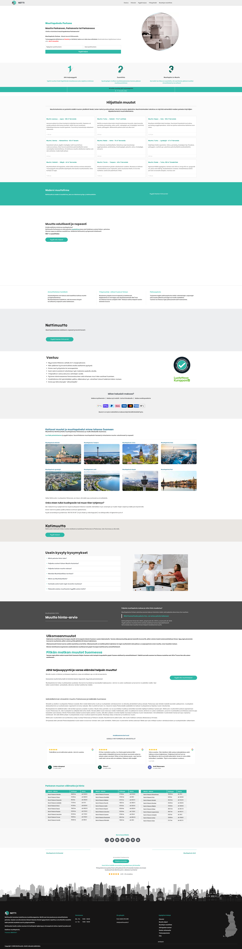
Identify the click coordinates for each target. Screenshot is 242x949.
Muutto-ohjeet (163, 922)
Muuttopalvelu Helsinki (52, 443)
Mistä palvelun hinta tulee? (57, 558)
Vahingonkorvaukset (165, 928)
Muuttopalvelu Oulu (167, 443)
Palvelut (133, 3)
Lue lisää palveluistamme (53, 435)
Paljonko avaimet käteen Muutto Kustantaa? (63, 563)
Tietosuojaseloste (164, 933)
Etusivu (126, 3)
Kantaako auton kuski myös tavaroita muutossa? (65, 584)
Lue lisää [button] (151, 761)
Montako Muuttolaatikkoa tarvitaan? (60, 573)
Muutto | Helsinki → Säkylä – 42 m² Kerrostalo (61, 162)
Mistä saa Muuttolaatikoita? (57, 579)
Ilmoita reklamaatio (165, 930)
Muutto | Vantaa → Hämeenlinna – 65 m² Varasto (62, 140)
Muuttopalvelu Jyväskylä (53, 469)
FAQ (160, 936)
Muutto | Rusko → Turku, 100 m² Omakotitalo (163, 162)
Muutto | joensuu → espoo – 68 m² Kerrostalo (61, 119)
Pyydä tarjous (142, 3)
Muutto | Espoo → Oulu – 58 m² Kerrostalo (162, 119)
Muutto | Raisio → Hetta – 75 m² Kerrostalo (111, 140)
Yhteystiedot (153, 3)
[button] (83, 558)
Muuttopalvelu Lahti (90, 469)
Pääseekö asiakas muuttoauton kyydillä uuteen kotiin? (67, 589)
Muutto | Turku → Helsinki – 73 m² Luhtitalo (111, 119)
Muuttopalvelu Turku (128, 443)
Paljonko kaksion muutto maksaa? (60, 568)
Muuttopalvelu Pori (167, 469)
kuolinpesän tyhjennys (36, 926)
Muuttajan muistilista (165, 3)
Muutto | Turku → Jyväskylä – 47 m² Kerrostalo (163, 140)
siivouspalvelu (49, 926)
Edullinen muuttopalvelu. (12, 930)
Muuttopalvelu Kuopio (129, 469)
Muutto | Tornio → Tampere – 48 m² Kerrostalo (112, 162)
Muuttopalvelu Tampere (91, 443)
